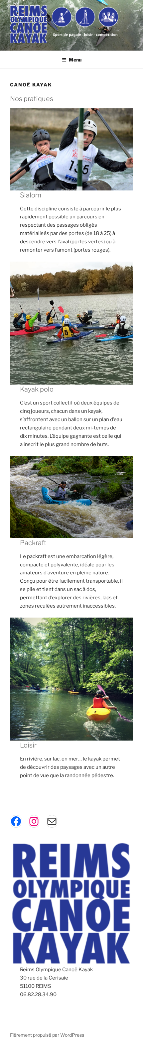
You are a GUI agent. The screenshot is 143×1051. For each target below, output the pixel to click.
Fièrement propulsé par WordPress (47, 1035)
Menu (75, 59)
